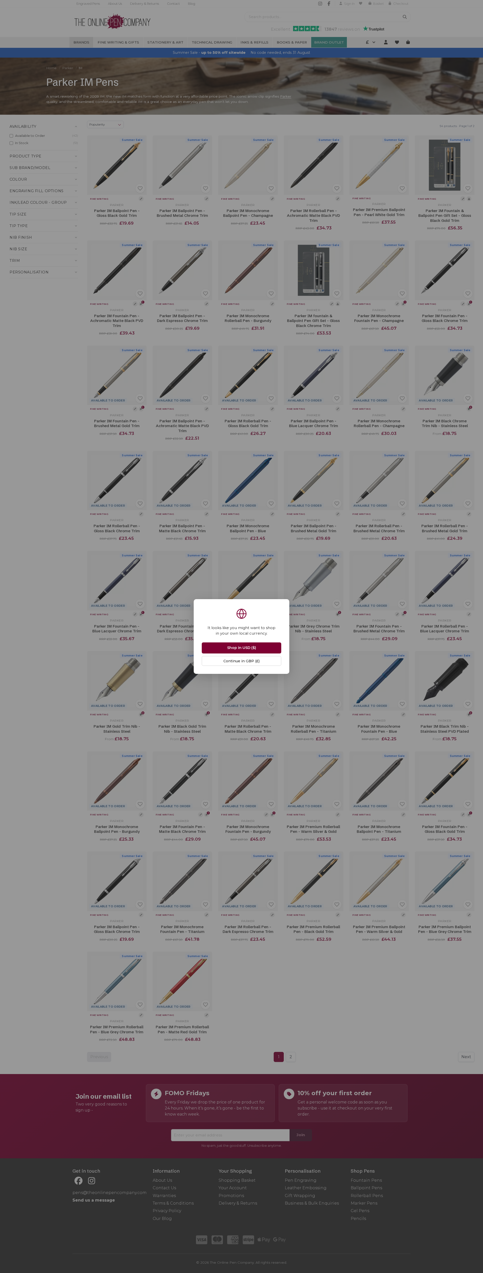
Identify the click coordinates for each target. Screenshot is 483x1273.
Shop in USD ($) (241, 647)
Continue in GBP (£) (241, 661)
